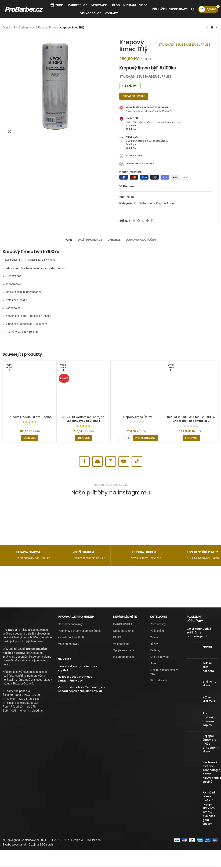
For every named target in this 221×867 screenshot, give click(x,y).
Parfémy (155, 650)
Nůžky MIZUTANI (208, 699)
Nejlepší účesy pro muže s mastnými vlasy (75, 679)
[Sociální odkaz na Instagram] (110, 461)
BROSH (207, 647)
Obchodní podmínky (70, 624)
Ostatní (154, 637)
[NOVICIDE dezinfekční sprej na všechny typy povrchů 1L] (83, 388)
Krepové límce (47, 27)
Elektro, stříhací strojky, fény (164, 671)
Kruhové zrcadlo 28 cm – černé (30, 417)
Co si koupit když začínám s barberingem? (199, 633)
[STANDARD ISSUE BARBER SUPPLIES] (132, 212)
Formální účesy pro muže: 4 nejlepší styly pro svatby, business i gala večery (209, 808)
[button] (145, 438)
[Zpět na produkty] (212, 28)
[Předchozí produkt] (208, 28)
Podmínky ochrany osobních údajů (79, 630)
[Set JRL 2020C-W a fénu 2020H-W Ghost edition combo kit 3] (191, 388)
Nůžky (154, 643)
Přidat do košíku (133, 96)
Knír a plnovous (159, 656)
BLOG (117, 637)
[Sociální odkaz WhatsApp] (143, 220)
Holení (154, 663)
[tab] (69, 238)
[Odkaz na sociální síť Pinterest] (138, 220)
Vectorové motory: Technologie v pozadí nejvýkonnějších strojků (81, 689)
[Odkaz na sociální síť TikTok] (137, 461)
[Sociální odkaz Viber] (152, 220)
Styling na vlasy (209, 683)
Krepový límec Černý (137, 417)
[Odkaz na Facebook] (130, 220)
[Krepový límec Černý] (137, 388)
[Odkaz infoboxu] (25, 555)
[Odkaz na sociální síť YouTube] (123, 461)
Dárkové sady (158, 680)
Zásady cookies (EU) (71, 637)
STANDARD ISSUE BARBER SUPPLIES (184, 44)
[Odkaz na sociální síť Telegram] (147, 220)
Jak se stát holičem (208, 667)
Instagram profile (123, 656)
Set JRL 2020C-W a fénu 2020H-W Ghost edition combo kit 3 (191, 419)
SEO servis (46, 844)
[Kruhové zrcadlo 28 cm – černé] (30, 388)
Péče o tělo (157, 630)
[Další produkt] (216, 28)
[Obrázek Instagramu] (23, 521)
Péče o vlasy (158, 624)
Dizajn (32, 844)
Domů (6, 27)
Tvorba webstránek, (15, 844)
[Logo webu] (24, 9)
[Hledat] (192, 9)
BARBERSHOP (123, 624)
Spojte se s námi (123, 650)
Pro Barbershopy (24, 27)
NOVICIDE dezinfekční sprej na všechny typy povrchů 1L (83, 419)
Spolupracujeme (123, 630)
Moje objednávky (68, 643)
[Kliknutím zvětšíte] (9, 131)
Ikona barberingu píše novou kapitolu (78, 668)
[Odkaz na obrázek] (66, 589)
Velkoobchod (121, 643)
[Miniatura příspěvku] (193, 650)
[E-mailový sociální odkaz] (134, 220)
